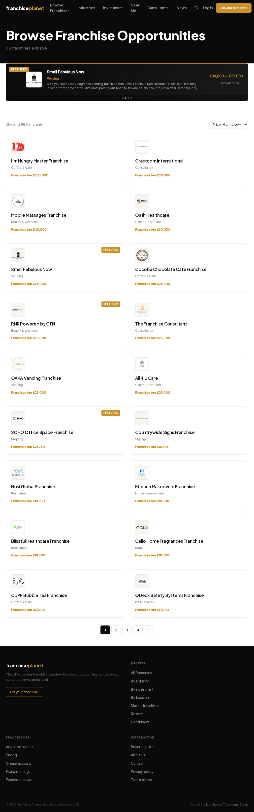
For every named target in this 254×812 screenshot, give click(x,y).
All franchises (141, 673)
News (182, 8)
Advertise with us (19, 747)
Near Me (135, 8)
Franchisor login (19, 771)
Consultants (158, 8)
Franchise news (18, 780)
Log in (208, 8)
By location (140, 697)
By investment (142, 689)
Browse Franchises (59, 8)
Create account (18, 763)
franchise (25, 8)
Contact (137, 763)
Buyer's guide (142, 747)
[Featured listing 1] (123, 98)
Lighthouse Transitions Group (227, 804)
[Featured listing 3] (128, 98)
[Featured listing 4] (131, 98)
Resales (137, 714)
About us (138, 755)
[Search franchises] (196, 8)
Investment (113, 8)
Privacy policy (142, 771)
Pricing (11, 755)
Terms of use (141, 780)
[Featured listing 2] (126, 98)
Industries (86, 8)
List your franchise (234, 8)
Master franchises (145, 706)
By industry (140, 681)
